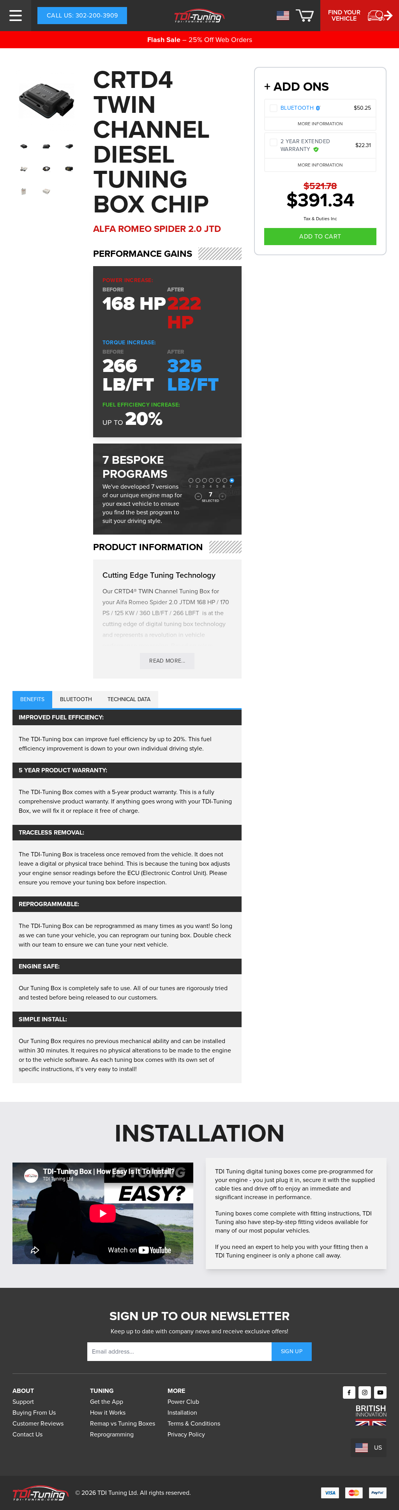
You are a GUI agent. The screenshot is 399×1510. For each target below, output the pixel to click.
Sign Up (291, 1351)
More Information (320, 123)
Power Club (183, 1401)
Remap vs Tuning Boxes (122, 1423)
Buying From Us (34, 1412)
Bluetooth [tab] (76, 699)
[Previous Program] (198, 496)
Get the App (106, 1401)
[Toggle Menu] (15, 15)
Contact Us (27, 1434)
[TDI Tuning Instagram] (364, 1392)
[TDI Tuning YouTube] (380, 1392)
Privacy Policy (186, 1434)
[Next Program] (222, 496)
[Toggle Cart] (304, 15)
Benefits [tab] (32, 699)
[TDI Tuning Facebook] (349, 1392)
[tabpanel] (127, 896)
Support (23, 1401)
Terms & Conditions (194, 1423)
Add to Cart (320, 236)
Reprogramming (112, 1434)
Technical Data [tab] (129, 699)
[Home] (199, 16)
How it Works (107, 1412)
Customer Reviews (38, 1423)
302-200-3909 (82, 15)
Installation (182, 1412)
